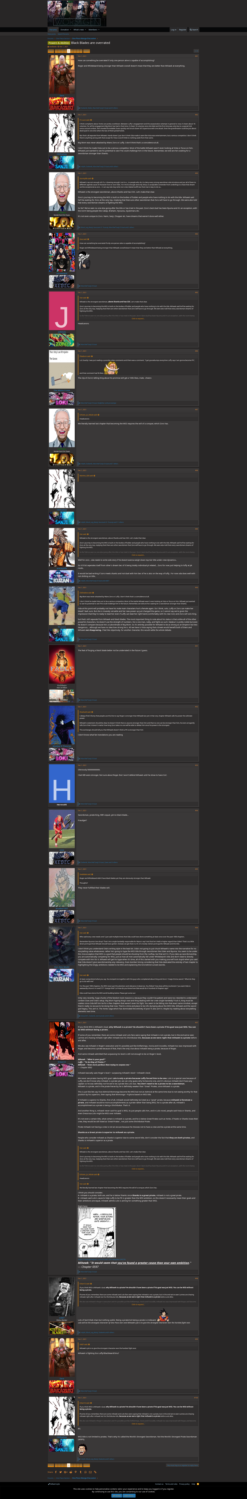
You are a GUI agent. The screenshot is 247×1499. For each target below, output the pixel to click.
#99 (196, 1339)
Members (93, 29)
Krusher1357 (62, 908)
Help (193, 1484)
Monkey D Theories (62, 746)
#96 (196, 928)
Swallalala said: (85, 874)
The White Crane (62, 390)
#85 (196, 292)
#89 (196, 529)
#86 (196, 351)
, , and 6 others (99, 166)
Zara (62, 95)
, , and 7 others (99, 464)
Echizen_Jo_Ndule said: (88, 415)
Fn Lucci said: (85, 120)
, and (98, 403)
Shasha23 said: (85, 712)
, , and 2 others (107, 227)
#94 (196, 810)
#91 (196, 646)
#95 (196, 869)
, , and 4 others (97, 1016)
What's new (79, 29)
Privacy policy (184, 1484)
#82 (196, 115)
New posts (52, 34)
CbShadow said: (86, 593)
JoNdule (62, 331)
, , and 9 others (99, 108)
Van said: (83, 298)
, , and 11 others (102, 522)
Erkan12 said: (85, 1283)
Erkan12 (62, 1062)
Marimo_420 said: (86, 475)
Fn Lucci (62, 626)
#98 (196, 1278)
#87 (196, 409)
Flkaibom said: (85, 356)
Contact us (159, 1484)
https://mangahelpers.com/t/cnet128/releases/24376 (102, 1259)
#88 (196, 470)
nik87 (62, 1317)
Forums (53, 29)
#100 (196, 1398)
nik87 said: (84, 1344)
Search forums (63, 34)
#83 (196, 173)
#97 (196, 1022)
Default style (55, 1484)
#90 (196, 587)
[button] (70, 29)
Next (86, 51)
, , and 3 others (99, 862)
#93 (196, 765)
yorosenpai (61, 273)
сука (62, 850)
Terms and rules (171, 1484)
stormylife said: (85, 178)
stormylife (62, 568)
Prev (51, 51)
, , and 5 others (97, 1459)
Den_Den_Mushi (61, 967)
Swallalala (52, 46)
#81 (196, 56)
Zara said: (83, 239)
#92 (196, 707)
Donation (65, 29)
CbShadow (62, 154)
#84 (196, 234)
